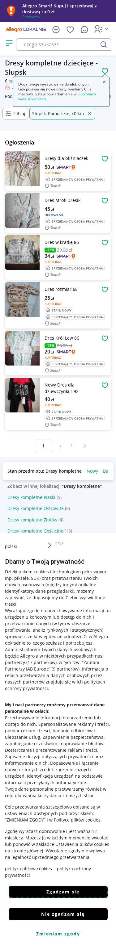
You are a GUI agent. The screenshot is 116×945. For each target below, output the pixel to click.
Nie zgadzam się (63, 914)
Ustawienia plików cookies (82, 844)
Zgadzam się (62, 892)
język (59, 542)
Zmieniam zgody (58, 934)
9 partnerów (65, 669)
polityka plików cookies (28, 869)
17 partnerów (41, 662)
